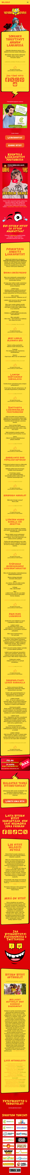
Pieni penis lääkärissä (15, 614)
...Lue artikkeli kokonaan (19, 1051)
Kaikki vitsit (15, 145)
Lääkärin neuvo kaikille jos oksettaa (15, 521)
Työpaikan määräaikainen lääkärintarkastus (15, 566)
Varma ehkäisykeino (15, 272)
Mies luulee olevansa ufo (15, 339)
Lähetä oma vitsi (15, 801)
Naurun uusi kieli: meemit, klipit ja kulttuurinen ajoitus (15, 1068)
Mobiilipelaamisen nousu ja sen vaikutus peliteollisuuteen (14, 1084)
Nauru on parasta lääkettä (12, 1079)
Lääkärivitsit (15, 137)
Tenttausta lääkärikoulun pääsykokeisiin (15, 409)
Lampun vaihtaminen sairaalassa (15, 376)
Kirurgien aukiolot (15, 495)
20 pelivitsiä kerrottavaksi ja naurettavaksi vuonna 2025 (13, 1071)
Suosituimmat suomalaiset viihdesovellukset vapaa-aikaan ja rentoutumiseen (15, 1065)
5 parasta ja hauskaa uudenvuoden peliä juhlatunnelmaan (15, 1081)
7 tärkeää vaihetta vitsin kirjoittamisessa (15, 1074)
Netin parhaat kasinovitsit (12, 1086)
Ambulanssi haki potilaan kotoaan (15, 458)
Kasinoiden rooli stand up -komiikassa (15, 1076)
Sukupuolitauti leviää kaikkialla (15, 681)
